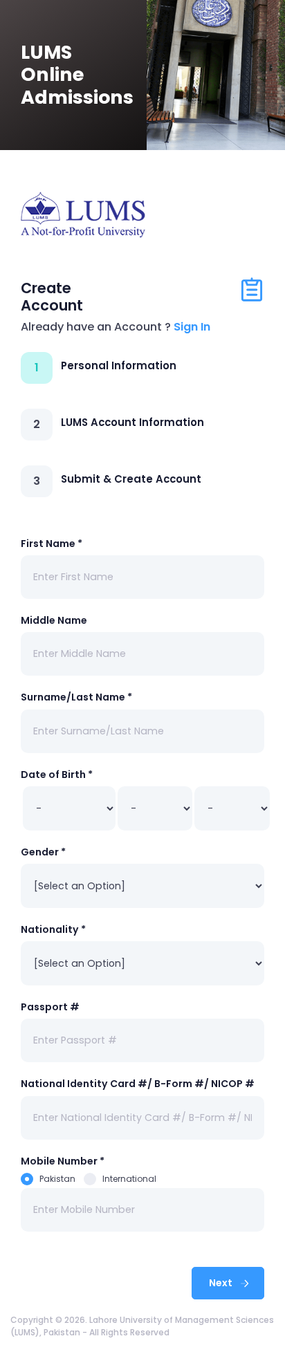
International (129, 1179)
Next (222, 1283)
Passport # (50, 1007)
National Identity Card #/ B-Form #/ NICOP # (138, 1084)
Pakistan (57, 1179)
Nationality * (53, 929)
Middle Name (54, 620)
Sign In (192, 327)
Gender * (43, 852)
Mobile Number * (62, 1161)
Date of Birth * (57, 774)
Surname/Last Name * (76, 697)
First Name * (51, 543)
